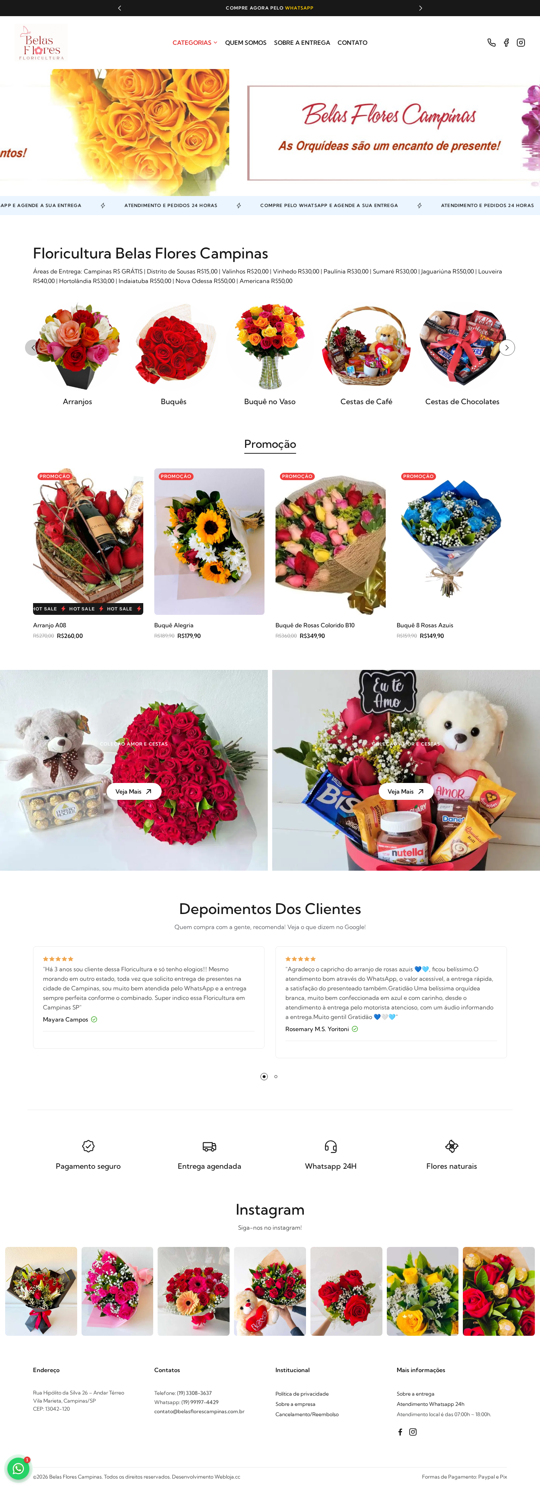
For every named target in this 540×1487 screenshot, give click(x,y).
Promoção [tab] (270, 444)
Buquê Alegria (174, 625)
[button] (119, 8)
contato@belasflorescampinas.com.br (199, 1411)
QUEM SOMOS (246, 42)
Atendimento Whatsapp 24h (430, 1404)
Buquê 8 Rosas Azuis (425, 625)
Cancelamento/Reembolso (307, 1414)
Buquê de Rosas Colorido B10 (315, 625)
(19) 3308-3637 (194, 1393)
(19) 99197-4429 (200, 1402)
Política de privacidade (302, 1393)
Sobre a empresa (296, 1404)
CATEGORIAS (192, 42)
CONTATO (352, 42)
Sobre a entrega (416, 1393)
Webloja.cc (227, 1476)
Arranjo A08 (49, 625)
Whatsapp (216, 8)
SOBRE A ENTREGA (302, 42)
